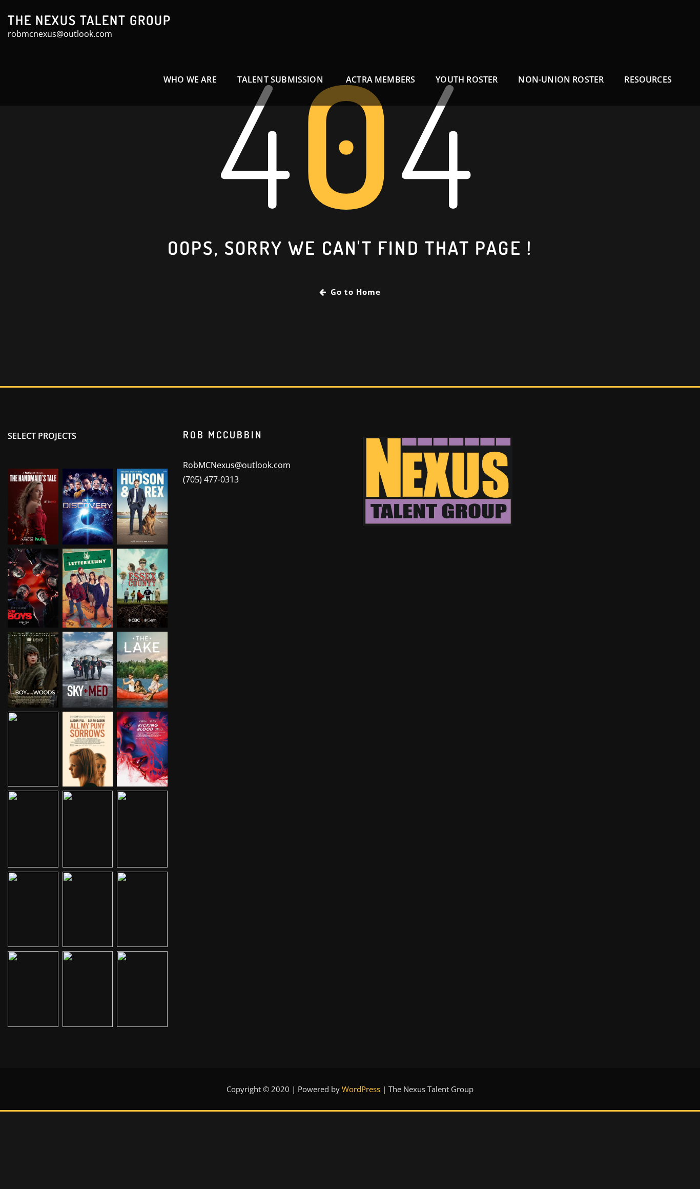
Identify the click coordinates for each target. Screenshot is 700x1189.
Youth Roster (467, 79)
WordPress (361, 1089)
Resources (648, 79)
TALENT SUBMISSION (281, 79)
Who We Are (190, 79)
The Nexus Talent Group (89, 20)
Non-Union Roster (561, 79)
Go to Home (356, 292)
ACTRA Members (380, 79)
